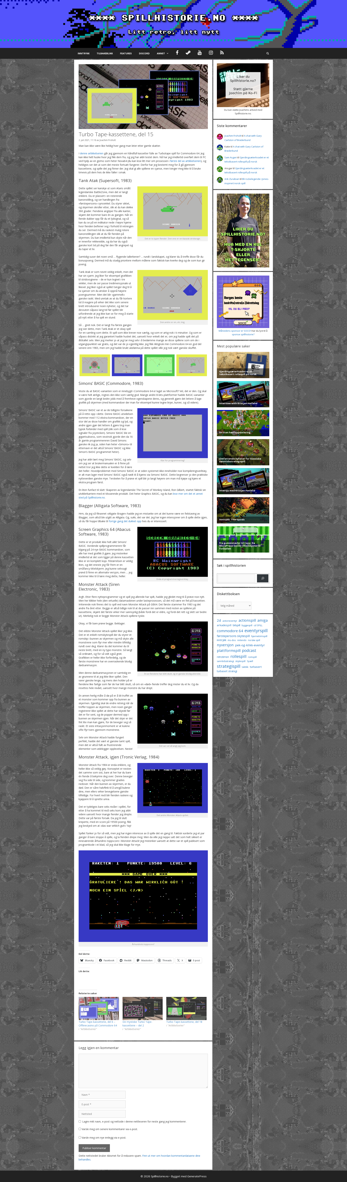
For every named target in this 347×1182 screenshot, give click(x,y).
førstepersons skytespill (233, 636)
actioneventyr (229, 620)
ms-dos (232, 640)
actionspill (247, 620)
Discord (144, 53)
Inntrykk (83, 53)
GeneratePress (197, 1176)
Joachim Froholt (108, 140)
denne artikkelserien (91, 153)
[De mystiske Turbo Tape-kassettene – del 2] (143, 1008)
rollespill (238, 656)
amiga (262, 620)
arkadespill (224, 625)
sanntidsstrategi (225, 661)
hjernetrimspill (259, 636)
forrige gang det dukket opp (125, 521)
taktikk (245, 667)
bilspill (236, 625)
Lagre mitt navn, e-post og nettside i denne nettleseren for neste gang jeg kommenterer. (134, 1121)
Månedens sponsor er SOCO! (235, 330)
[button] (95, 365)
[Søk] (262, 578)
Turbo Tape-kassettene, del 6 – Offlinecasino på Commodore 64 (98, 1023)
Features (126, 53)
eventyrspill (256, 630)
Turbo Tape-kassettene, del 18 (184, 1022)
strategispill (228, 666)
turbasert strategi (227, 671)
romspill (252, 657)
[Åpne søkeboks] (268, 53)
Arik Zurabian (231, 179)
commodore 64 (230, 630)
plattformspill (229, 650)
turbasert (256, 667)
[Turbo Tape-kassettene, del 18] (186, 1008)
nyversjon (225, 644)
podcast (249, 650)
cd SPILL (258, 625)
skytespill (240, 661)
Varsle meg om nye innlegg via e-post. (104, 1137)
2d (219, 620)
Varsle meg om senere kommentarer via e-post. (110, 1129)
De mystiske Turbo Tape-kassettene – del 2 (137, 1023)
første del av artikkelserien (185, 161)
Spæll (250, 661)
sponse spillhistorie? (243, 334)
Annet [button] (161, 53)
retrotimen (223, 657)
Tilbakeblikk (105, 53)
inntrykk (221, 640)
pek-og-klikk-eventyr (250, 645)
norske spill (254, 640)
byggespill (247, 625)
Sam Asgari (230, 157)
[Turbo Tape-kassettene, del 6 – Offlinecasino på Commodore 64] (99, 1008)
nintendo (242, 640)
